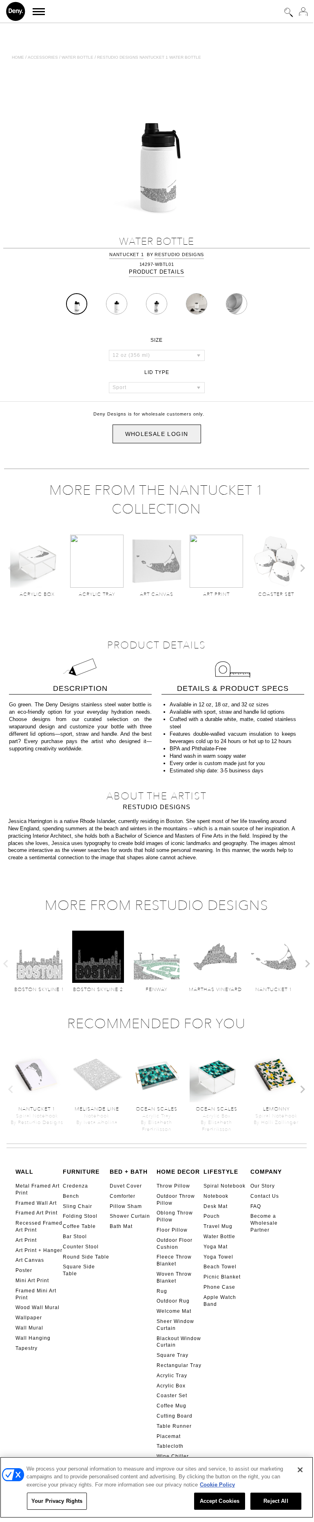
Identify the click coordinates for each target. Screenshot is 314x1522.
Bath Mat (121, 1226)
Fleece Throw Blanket (174, 1260)
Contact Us (264, 1196)
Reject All (275, 1501)
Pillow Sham (126, 1206)
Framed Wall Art (36, 1203)
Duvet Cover (126, 1186)
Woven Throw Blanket (174, 1277)
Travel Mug (217, 1226)
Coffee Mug (171, 1406)
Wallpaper (28, 1318)
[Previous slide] (11, 568)
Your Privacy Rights (56, 1501)
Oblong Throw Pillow (175, 1216)
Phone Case (219, 1287)
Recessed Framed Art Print (38, 1226)
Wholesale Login (156, 434)
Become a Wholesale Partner (264, 1223)
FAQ (255, 1206)
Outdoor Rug (173, 1301)
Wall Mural (29, 1328)
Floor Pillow (172, 1230)
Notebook (215, 1196)
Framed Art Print (36, 1213)
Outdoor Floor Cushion (174, 1243)
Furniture (81, 1171)
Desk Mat (215, 1206)
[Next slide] (302, 568)
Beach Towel (220, 1267)
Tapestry (26, 1348)
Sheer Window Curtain (175, 1324)
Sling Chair (77, 1206)
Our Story (262, 1186)
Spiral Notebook (224, 1186)
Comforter (122, 1196)
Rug (162, 1291)
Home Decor (178, 1171)
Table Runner (174, 1426)
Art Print (26, 1240)
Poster (23, 1270)
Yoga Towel (218, 1257)
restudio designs (179, 254)
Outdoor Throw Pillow (176, 1199)
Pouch (211, 1216)
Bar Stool (75, 1236)
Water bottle (77, 57)
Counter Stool (81, 1247)
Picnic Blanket (222, 1277)
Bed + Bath (129, 1171)
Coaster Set (172, 1395)
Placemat (169, 1436)
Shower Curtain (130, 1216)
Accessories (43, 57)
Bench (71, 1196)
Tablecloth (170, 1446)
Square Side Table (79, 1270)
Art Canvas (29, 1260)
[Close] (300, 1470)
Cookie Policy (217, 1485)
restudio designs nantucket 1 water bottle (149, 57)
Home (18, 57)
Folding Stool (80, 1216)
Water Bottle (219, 1236)
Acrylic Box (171, 1386)
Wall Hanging (33, 1338)
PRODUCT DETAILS (156, 272)
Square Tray (172, 1355)
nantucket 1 (126, 254)
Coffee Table (79, 1226)
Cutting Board (174, 1416)
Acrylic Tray (172, 1375)
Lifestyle (220, 1171)
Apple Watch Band (219, 1300)
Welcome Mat (174, 1311)
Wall (24, 1171)
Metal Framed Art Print (37, 1189)
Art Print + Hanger (38, 1250)
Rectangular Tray (179, 1365)
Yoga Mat (215, 1247)
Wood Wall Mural (37, 1307)
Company (266, 1171)
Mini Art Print (32, 1280)
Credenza (75, 1186)
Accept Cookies (220, 1501)
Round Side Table (86, 1257)
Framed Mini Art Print (35, 1294)
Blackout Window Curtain (179, 1342)
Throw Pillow (173, 1186)
